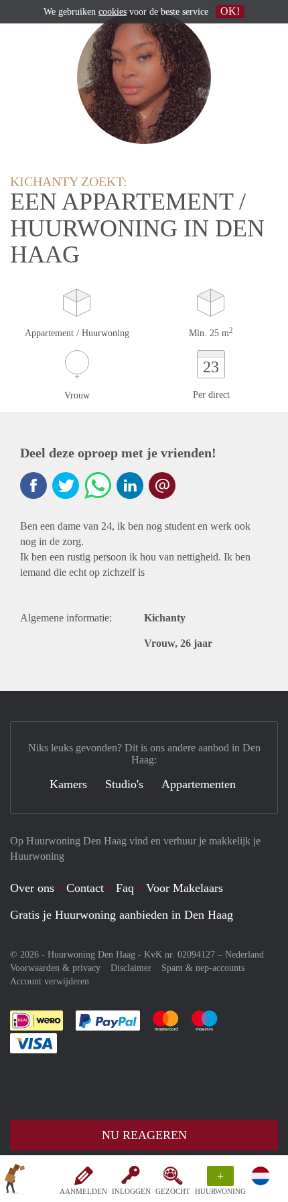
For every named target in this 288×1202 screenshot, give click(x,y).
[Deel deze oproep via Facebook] (33, 485)
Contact (85, 888)
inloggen (131, 1191)
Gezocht (172, 1191)
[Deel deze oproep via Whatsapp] (97, 485)
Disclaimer (131, 968)
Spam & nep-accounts (202, 968)
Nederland (244, 955)
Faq (125, 888)
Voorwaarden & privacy (55, 968)
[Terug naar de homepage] (15, 1181)
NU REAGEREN (144, 1135)
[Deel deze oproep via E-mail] (162, 485)
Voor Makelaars (184, 888)
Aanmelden (83, 1191)
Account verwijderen (49, 981)
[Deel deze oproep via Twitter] (65, 485)
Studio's (124, 784)
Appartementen (198, 784)
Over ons (32, 888)
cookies (112, 12)
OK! (230, 11)
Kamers (68, 784)
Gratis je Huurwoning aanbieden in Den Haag (121, 914)
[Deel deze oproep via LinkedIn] (130, 485)
